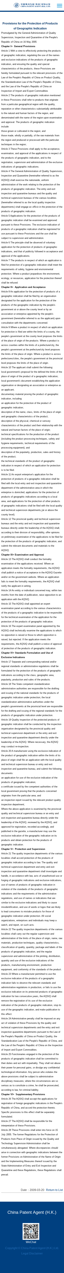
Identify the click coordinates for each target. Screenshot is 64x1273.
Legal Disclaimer (32, 1253)
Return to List (54, 1189)
